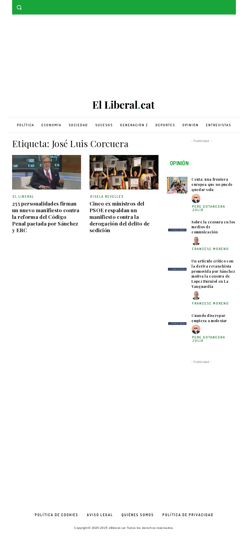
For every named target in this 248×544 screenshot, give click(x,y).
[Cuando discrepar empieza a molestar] (177, 321)
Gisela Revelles (107, 196)
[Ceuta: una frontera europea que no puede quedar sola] (177, 185)
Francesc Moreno (210, 249)
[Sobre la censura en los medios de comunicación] (177, 227)
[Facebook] (223, 4)
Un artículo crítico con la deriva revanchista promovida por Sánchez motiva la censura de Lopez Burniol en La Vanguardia (213, 274)
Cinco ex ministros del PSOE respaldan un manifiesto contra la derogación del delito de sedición (119, 216)
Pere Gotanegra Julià (208, 208)
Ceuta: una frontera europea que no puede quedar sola (212, 184)
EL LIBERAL (23, 196)
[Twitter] (232, 4)
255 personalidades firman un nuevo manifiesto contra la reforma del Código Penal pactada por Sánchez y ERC (46, 216)
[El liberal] (124, 104)
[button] (19, 7)
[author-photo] (196, 198)
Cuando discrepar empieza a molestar (209, 318)
